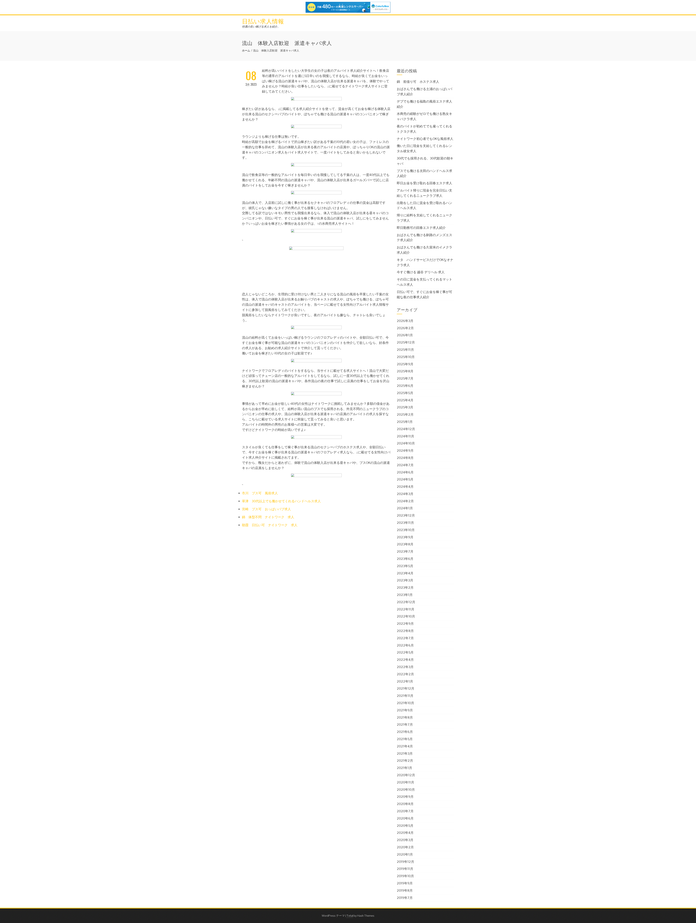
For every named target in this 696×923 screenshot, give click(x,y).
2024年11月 (405, 436)
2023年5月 (405, 566)
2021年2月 (405, 760)
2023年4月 (405, 573)
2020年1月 (405, 854)
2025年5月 (405, 393)
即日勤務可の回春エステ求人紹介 (421, 228)
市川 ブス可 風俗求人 (260, 493)
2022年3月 (405, 667)
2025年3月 (405, 407)
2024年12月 (406, 429)
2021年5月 (405, 739)
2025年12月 (406, 342)
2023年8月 (405, 544)
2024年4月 (405, 487)
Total (349, 916)
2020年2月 (405, 847)
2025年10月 (406, 357)
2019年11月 (405, 869)
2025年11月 (405, 350)
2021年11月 (405, 696)
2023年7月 (405, 551)
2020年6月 (405, 818)
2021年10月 (405, 703)
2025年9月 (405, 364)
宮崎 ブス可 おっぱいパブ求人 (266, 509)
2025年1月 (405, 422)
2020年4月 (405, 833)
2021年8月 (405, 717)
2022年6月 (405, 645)
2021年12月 (405, 688)
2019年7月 (405, 898)
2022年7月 (405, 638)
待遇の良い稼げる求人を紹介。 (261, 26)
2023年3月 (405, 580)
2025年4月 (405, 400)
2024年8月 (405, 458)
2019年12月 (405, 862)
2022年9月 (405, 623)
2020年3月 (405, 840)
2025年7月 (405, 378)
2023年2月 (405, 587)
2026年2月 (405, 328)
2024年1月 (405, 508)
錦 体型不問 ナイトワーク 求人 (268, 517)
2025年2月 (405, 414)
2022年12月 (406, 602)
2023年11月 (405, 523)
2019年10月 (405, 876)
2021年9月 (405, 710)
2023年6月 (405, 559)
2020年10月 (406, 789)
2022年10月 (406, 616)
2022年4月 (405, 660)
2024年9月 (405, 450)
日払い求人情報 (263, 20)
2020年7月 (405, 811)
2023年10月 (406, 530)
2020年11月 (405, 782)
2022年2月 (405, 674)
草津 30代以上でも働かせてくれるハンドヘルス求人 (281, 501)
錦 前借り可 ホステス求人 (418, 82)
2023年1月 (405, 595)
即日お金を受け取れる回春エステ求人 (424, 183)
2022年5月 (405, 652)
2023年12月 (406, 515)
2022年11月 (405, 609)
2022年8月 (405, 631)
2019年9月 (405, 883)
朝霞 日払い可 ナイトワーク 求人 (269, 525)
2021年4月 (405, 746)
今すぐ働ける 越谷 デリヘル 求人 (421, 272)
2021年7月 (405, 724)
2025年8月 (405, 371)
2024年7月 (405, 465)
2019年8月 (405, 890)
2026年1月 (405, 335)
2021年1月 (404, 768)
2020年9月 (405, 797)
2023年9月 (405, 537)
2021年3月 (405, 753)
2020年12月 (406, 775)
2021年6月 (405, 732)
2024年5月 (405, 479)
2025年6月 (405, 386)
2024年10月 (406, 443)
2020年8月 (405, 804)
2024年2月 (405, 501)
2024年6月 (405, 472)
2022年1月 (405, 681)
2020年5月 (405, 826)
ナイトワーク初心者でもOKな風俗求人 (425, 139)
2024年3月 (405, 494)
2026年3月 (405, 321)
